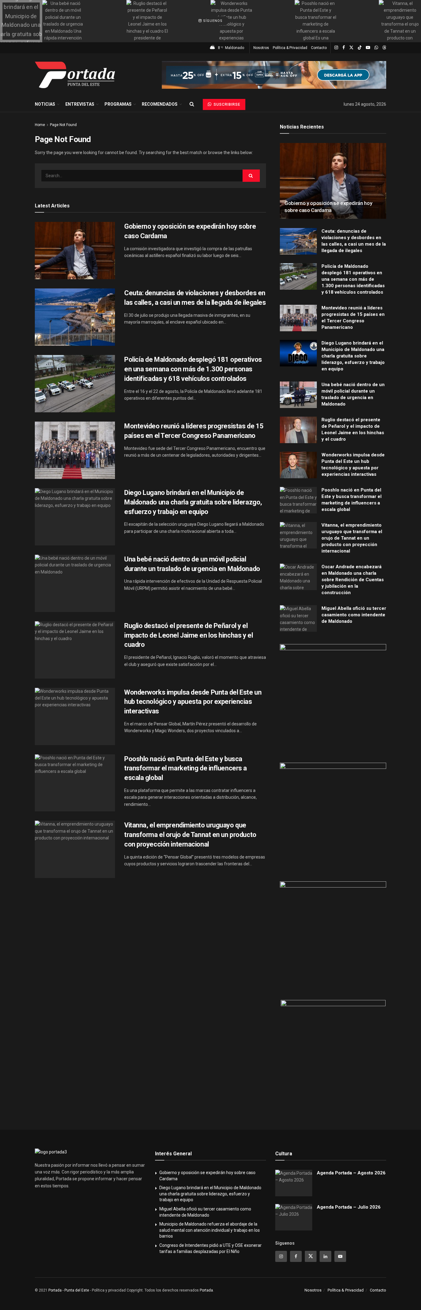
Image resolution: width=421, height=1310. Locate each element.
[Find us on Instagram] (336, 47)
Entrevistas (79, 104)
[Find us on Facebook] (343, 47)
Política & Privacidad (290, 48)
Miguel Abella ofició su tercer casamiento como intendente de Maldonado (353, 615)
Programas (118, 104)
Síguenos (212, 21)
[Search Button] (192, 104)
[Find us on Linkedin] (325, 1256)
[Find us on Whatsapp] (376, 47)
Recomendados (160, 104)
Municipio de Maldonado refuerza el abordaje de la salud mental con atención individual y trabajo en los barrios (209, 1230)
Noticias (45, 104)
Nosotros (261, 48)
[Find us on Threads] (384, 47)
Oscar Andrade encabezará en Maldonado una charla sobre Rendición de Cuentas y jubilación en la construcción (352, 579)
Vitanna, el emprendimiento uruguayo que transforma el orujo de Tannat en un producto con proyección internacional (190, 834)
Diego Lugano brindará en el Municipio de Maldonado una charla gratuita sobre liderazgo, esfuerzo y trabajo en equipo (193, 502)
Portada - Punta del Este (68, 1290)
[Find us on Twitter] (351, 47)
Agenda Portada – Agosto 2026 (351, 1173)
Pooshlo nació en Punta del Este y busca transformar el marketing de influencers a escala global (185, 768)
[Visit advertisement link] (274, 75)
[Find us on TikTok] (360, 47)
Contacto (319, 48)
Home (40, 125)
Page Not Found (63, 125)
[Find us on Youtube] (368, 47)
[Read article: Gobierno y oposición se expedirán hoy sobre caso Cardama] (75, 250)
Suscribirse (226, 104)
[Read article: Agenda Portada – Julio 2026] (293, 1217)
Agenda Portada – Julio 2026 (349, 1207)
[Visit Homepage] (75, 75)
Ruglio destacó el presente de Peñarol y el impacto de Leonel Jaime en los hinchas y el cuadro (188, 635)
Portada (206, 1290)
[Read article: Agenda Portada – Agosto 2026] (293, 1183)
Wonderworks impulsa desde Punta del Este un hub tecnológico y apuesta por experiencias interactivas (192, 701)
